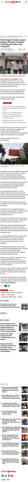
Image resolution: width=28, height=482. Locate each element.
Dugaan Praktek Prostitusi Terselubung (15, 36)
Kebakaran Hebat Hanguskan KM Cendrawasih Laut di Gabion (7, 336)
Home (1, 36)
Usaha (20, 37)
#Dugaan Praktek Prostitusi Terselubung (11, 292)
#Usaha (20, 297)
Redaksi (3, 479)
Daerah (5, 36)
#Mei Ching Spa (11, 294)
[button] (26, 1)
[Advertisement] (14, 20)
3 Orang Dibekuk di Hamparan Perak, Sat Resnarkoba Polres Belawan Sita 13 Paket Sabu (10, 444)
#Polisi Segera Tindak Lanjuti (8, 297)
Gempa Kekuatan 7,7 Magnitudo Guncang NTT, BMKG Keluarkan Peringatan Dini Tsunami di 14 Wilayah (11, 429)
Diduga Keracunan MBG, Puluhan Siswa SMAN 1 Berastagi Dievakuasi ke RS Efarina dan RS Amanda (11, 421)
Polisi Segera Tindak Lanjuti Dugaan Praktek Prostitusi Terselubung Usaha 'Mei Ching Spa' (10, 305)
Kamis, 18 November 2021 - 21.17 (10, 50)
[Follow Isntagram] (9, 476)
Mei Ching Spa (3, 37)
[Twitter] (8, 286)
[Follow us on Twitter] (6, 476)
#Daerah (11, 290)
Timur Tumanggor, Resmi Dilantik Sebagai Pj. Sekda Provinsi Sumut (9, 412)
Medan (25, 36)
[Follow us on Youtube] (12, 476)
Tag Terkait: (4, 290)
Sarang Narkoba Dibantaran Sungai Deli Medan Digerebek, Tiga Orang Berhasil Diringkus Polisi (10, 461)
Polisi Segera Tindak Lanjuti (12, 37)
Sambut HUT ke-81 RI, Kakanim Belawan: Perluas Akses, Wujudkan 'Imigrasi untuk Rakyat (14, 108)
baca (21, 49)
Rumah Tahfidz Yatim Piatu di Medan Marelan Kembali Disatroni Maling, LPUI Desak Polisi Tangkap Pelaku (9, 327)
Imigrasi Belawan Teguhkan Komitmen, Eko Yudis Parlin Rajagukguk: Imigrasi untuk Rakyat (8, 347)
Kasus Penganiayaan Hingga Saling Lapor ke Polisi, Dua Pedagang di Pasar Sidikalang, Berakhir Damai (10, 437)
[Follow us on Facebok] (2, 476)
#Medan (3, 294)
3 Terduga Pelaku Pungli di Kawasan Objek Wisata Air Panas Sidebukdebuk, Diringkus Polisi (11, 404)
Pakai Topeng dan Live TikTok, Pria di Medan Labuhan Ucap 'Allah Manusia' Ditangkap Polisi (11, 396)
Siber (8, 479)
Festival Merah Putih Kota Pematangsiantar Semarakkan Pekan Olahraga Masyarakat (11, 452)
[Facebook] (5, 286)
